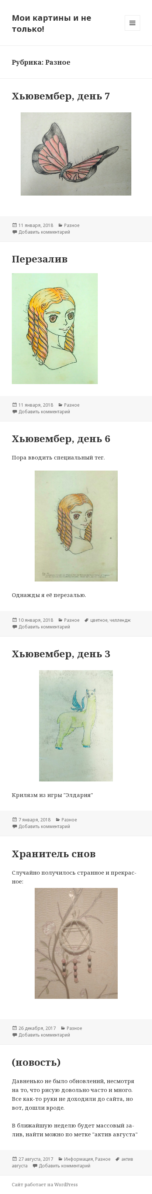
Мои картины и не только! (51, 23)
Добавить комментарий (44, 232)
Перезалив (40, 258)
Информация (78, 1159)
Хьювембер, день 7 (61, 95)
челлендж (120, 620)
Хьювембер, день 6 (61, 438)
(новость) (36, 1062)
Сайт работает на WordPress (45, 1184)
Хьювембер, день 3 (61, 653)
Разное (71, 225)
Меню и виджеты (132, 30)
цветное (98, 620)
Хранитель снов (54, 853)
